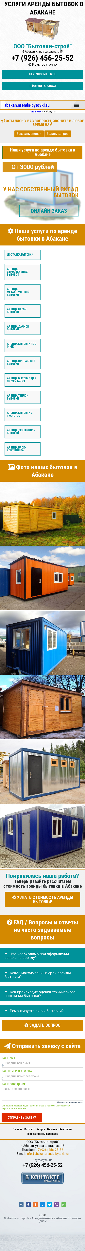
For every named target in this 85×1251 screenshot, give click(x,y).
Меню (76, 103)
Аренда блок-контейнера (16, 449)
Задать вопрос (57, 134)
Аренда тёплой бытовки (17, 397)
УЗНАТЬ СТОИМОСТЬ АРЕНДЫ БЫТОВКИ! (44, 899)
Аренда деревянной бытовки (21, 432)
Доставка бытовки (20, 254)
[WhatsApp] (63, 1204)
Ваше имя (8, 1058)
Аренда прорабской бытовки (21, 362)
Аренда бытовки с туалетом (20, 414)
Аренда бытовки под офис (21, 345)
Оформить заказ (42, 86)
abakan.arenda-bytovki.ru (27, 105)
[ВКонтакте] (21, 1204)
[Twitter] (49, 1204)
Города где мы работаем (42, 1133)
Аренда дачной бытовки (18, 328)
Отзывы (52, 1129)
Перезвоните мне (42, 74)
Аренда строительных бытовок (17, 272)
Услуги (41, 1129)
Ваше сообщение (14, 1084)
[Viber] (56, 1204)
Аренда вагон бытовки (16, 311)
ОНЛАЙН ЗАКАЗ (49, 211)
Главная (17, 1129)
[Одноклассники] (35, 1204)
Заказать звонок (29, 134)
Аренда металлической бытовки (18, 292)
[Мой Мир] (42, 1204)
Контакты (66, 1129)
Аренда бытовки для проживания (21, 380)
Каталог (29, 1129)
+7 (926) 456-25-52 (42, 58)
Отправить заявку (22, 1118)
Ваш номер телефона (17, 1071)
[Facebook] (28, 1204)
